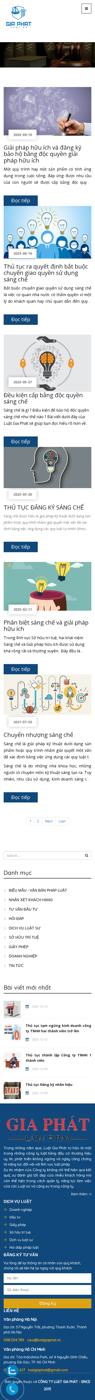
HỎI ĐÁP (16, 919)
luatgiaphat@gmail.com (48, 1370)
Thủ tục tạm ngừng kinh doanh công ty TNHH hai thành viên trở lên (58, 1028)
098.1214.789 (14, 1340)
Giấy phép (18, 1225)
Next (49, 821)
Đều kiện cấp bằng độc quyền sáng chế (43, 398)
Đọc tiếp (20, 200)
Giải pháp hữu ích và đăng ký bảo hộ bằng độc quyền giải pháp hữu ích (42, 153)
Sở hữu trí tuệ (20, 1232)
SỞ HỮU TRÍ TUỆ (23, 937)
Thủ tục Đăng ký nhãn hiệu (49, 1084)
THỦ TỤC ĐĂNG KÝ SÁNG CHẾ (44, 507)
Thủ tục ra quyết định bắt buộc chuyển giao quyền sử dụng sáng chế (46, 272)
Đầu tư (15, 1217)
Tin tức (16, 966)
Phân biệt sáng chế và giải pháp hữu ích (46, 625)
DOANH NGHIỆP (22, 956)
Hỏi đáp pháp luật (24, 1247)
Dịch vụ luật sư (24, 928)
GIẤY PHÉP (18, 947)
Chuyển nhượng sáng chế (38, 735)
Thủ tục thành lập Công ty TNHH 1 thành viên (58, 1058)
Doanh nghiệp (21, 1209)
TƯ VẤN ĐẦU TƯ (23, 909)
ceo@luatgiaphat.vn (44, 1340)
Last (62, 821)
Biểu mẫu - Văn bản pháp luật (37, 890)
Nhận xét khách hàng (30, 900)
